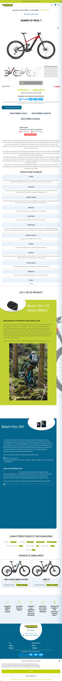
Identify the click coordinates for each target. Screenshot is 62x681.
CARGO (11, 645)
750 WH (20, 545)
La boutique (15, 10)
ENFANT (11, 648)
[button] (59, 661)
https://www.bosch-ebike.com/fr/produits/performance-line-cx (29, 341)
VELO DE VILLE (36, 643)
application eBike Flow (11, 472)
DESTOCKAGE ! (30, 542)
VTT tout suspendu (34, 10)
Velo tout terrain (23, 10)
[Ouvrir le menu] (58, 5)
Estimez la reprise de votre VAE (31, 1)
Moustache (13, 542)
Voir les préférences (31, 676)
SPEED (34, 645)
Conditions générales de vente (45, 679)
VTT (10, 643)
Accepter (31, 671)
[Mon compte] (51, 5)
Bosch (33, 549)
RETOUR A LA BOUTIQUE (31, 14)
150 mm (52, 545)
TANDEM (34, 648)
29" (37, 545)
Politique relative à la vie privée (16, 679)
